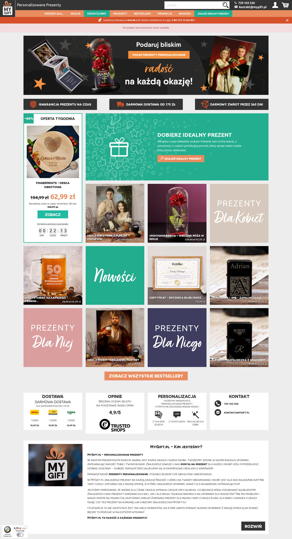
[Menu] (26, 527)
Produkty (120, 14)
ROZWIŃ (253, 526)
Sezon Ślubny (96, 14)
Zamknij (287, 20)
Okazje (75, 14)
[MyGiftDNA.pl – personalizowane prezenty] (7, 8)
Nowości (185, 14)
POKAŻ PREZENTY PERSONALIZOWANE (158, 54)
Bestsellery (142, 14)
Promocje (165, 14)
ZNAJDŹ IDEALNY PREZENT (213, 13)
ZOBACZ (53, 214)
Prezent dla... (54, 14)
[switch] (20, 535)
